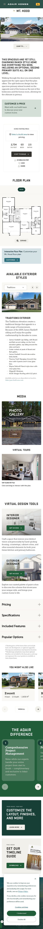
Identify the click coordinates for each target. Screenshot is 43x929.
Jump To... (20, 46)
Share (23, 166)
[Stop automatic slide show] (3, 20)
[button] (4, 4)
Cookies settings (21, 907)
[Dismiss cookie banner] (35, 878)
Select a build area (19, 134)
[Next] (38, 787)
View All (21, 709)
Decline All (21, 919)
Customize (10, 260)
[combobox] (15, 287)
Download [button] (14, 865)
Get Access (14, 528)
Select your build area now (14, 380)
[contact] (38, 4)
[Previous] (5, 709)
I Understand (21, 913)
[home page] (18, 4)
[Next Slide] (39, 29)
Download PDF (23, 160)
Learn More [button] (14, 827)
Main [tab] (21, 189)
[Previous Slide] (3, 29)
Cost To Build (20, 154)
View (14, 434)
